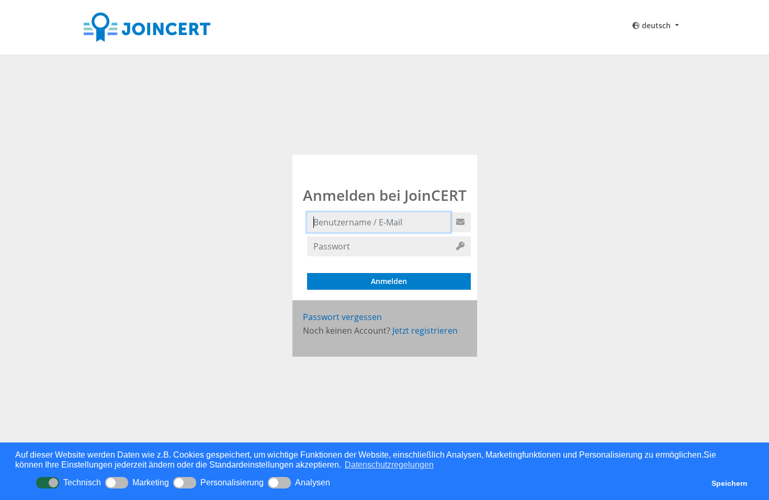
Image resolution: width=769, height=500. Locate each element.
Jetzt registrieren (425, 330)
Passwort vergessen (342, 317)
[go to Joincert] (179, 27)
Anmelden (389, 281)
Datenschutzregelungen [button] (389, 464)
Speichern (729, 483)
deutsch (656, 25)
